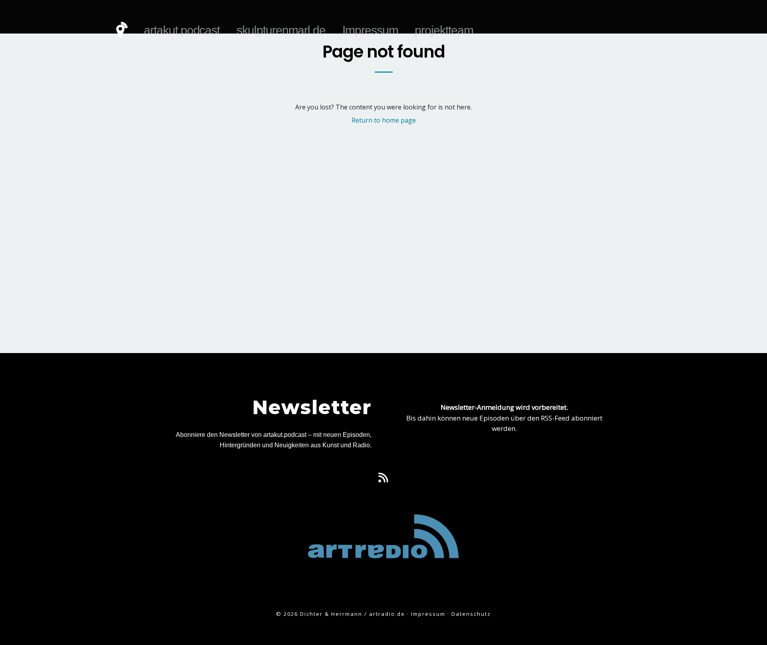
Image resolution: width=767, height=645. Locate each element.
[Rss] (383, 477)
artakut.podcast (182, 30)
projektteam (444, 30)
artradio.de (387, 613)
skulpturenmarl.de (281, 30)
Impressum (370, 30)
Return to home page (384, 120)
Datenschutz (471, 613)
